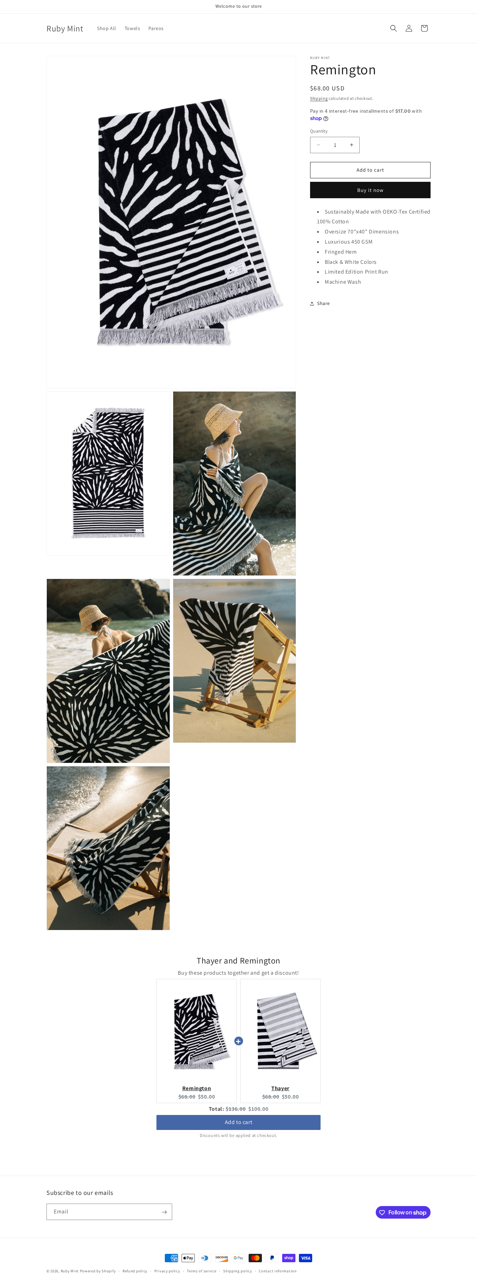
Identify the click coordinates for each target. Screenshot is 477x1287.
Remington (196, 1088)
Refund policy (135, 1270)
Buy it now (370, 190)
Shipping (319, 98)
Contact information (277, 1270)
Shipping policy (237, 1270)
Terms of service (201, 1270)
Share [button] (323, 303)
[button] (393, 28)
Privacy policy (167, 1270)
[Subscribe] (164, 1212)
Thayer (280, 1088)
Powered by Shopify (98, 1271)
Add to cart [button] (238, 1122)
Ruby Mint (70, 1271)
